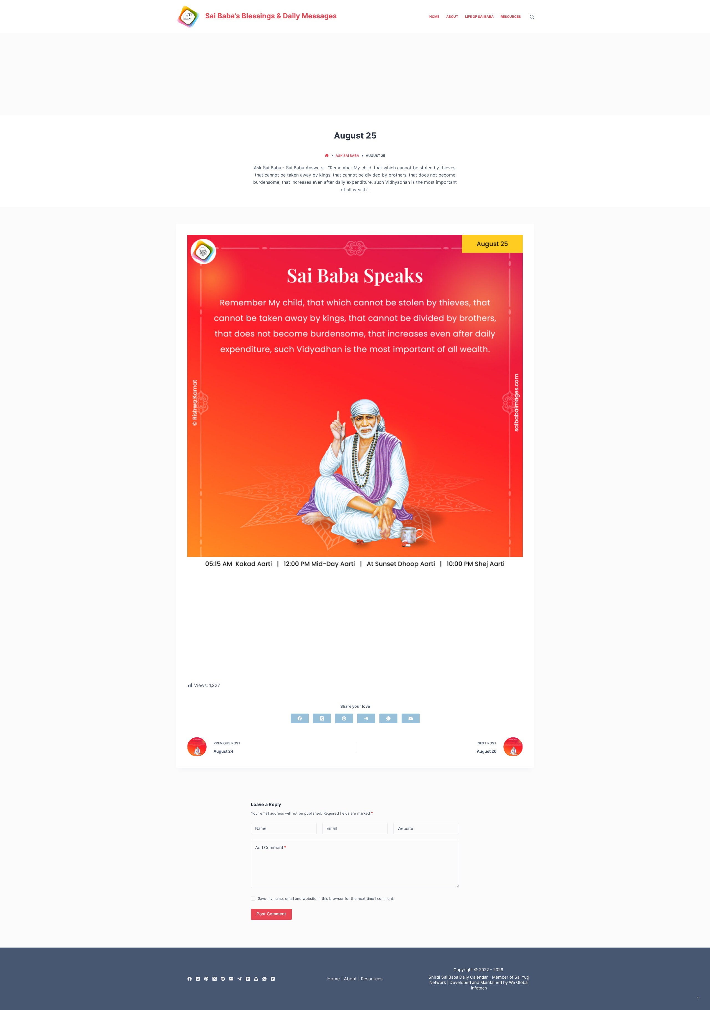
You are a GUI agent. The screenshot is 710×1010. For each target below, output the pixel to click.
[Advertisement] (355, 74)
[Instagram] (198, 979)
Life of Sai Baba (479, 16)
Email (331, 828)
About (452, 16)
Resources (511, 16)
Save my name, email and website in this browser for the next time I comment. (326, 898)
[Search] (532, 17)
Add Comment (270, 847)
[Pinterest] (344, 718)
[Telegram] (366, 718)
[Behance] (223, 979)
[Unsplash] (256, 979)
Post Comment (271, 913)
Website (405, 828)
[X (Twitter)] (322, 718)
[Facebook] (300, 718)
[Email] (411, 718)
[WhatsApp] (388, 718)
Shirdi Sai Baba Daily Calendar (458, 977)
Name (261, 828)
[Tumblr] (248, 979)
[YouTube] (273, 979)
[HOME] (327, 155)
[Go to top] (698, 998)
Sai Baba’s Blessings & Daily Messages (271, 16)
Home (434, 16)
